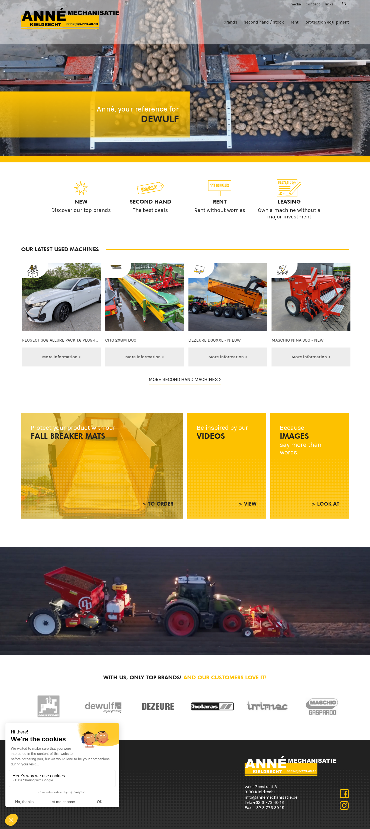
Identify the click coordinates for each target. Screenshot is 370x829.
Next (192, 706)
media (295, 4)
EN (343, 3)
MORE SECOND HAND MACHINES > (185, 379)
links (329, 4)
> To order (157, 504)
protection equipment (327, 22)
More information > (68, 356)
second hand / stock (264, 22)
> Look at (325, 504)
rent (294, 22)
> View (247, 504)
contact (313, 4)
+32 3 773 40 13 (268, 802)
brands (230, 22)
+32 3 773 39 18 (269, 807)
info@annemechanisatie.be (271, 797)
